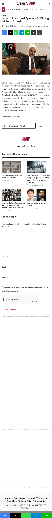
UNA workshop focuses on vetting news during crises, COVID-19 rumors (13, 205)
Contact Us (39, 501)
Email (4, 267)
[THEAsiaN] (26, 3)
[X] (10, 32)
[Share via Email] (33, 32)
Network (31, 498)
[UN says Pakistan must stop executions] (13, 167)
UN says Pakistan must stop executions (12, 176)
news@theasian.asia (11, 116)
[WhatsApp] (16, 32)
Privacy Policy (25, 501)
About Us (8, 498)
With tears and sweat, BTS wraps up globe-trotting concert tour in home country (38, 179)
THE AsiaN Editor (10, 26)
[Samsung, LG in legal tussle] (38, 195)
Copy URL (43, 126)
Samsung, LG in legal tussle (36, 204)
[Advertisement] (26, 344)
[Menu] (3, 4)
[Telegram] (21, 32)
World (5, 15)
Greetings (20, 498)
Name (5, 257)
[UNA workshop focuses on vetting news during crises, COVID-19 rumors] (13, 195)
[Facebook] (4, 32)
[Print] (39, 32)
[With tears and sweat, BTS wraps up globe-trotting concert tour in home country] (38, 167)
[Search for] (49, 4)
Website (5, 277)
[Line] (27, 32)
